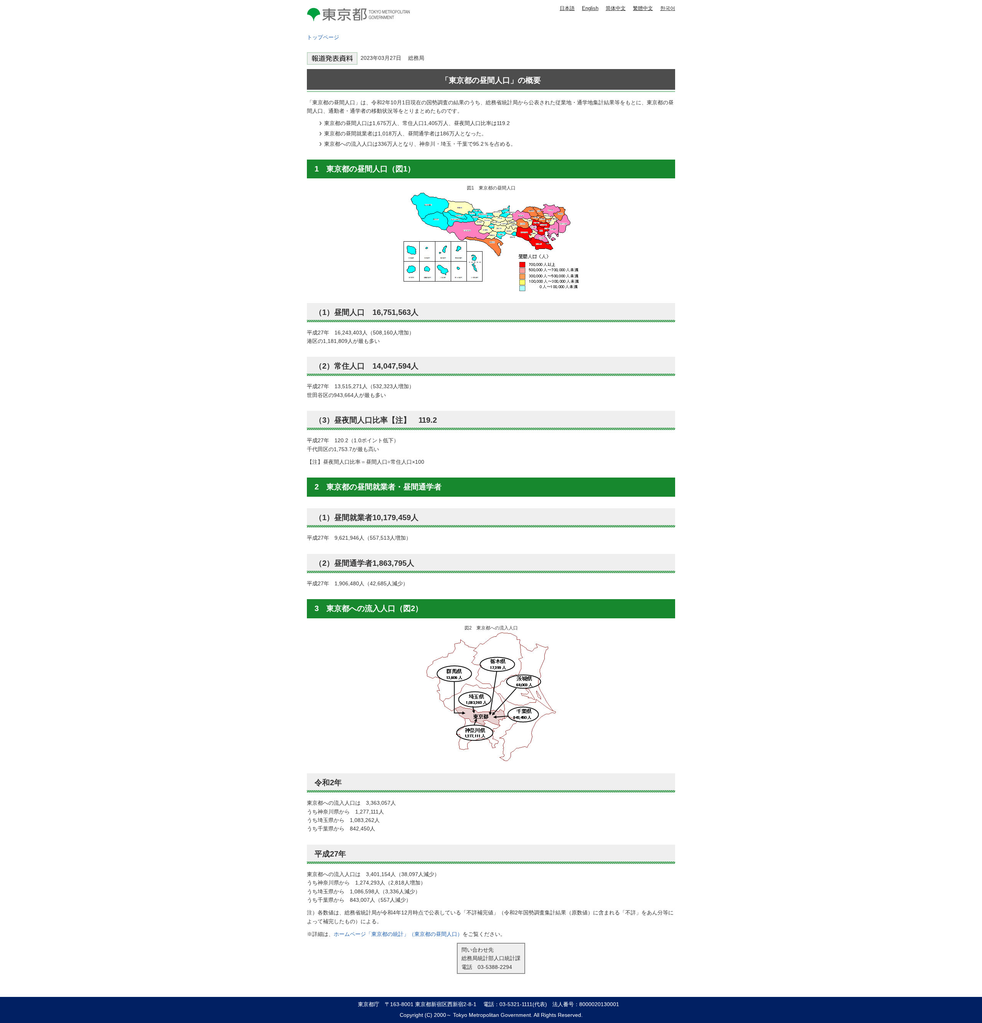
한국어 (667, 8)
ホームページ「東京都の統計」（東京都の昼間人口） (398, 934)
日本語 (567, 8)
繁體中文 (643, 8)
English (590, 8)
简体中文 (616, 8)
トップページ (323, 37)
